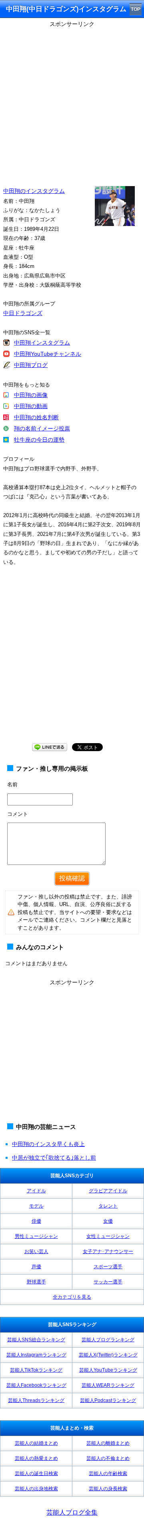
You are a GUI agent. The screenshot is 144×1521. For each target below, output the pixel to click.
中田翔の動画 (31, 406)
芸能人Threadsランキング (36, 1400)
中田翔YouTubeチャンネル (47, 354)
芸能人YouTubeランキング (108, 1370)
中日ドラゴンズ (22, 313)
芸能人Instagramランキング (36, 1355)
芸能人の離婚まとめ (108, 1443)
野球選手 (36, 1282)
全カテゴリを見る (72, 1297)
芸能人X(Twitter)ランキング (108, 1355)
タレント (108, 1206)
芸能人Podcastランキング (108, 1400)
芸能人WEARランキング (108, 1385)
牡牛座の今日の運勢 (39, 439)
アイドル (36, 1191)
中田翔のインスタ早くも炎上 (48, 1144)
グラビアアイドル (108, 1191)
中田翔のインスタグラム (34, 191)
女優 (108, 1221)
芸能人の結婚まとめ (36, 1443)
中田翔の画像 (31, 395)
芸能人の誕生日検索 (36, 1473)
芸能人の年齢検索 (108, 1473)
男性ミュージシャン (36, 1236)
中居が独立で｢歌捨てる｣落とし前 (54, 1157)
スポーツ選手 (108, 1266)
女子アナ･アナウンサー (108, 1251)
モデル (36, 1206)
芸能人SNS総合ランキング (36, 1340)
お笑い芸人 (36, 1251)
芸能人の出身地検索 (36, 1488)
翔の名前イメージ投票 (42, 428)
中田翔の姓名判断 (36, 417)
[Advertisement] (72, 102)
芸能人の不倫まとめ (108, 1458)
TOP (135, 9)
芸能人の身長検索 (108, 1488)
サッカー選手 (108, 1282)
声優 (36, 1266)
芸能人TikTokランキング (36, 1370)
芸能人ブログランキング (108, 1340)
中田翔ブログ (31, 365)
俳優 (36, 1221)
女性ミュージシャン (108, 1236)
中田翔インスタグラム (42, 342)
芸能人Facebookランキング (36, 1385)
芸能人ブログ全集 (72, 1512)
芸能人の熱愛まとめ (36, 1458)
